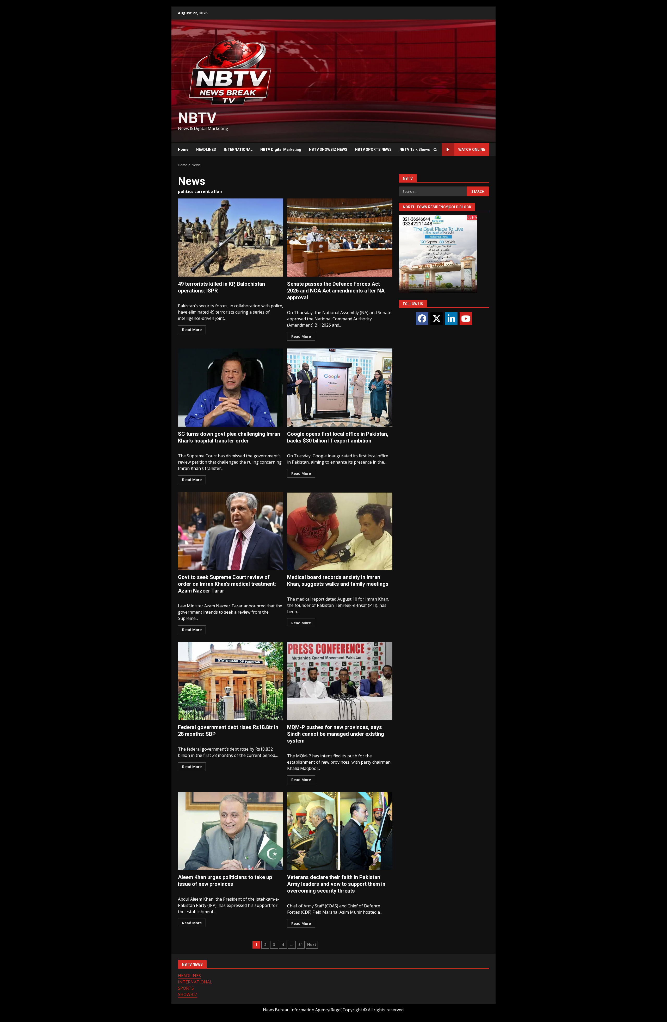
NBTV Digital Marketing (280, 149)
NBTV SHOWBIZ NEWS (328, 149)
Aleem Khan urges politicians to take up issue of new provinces (230, 831)
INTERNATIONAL (238, 149)
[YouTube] (466, 318)
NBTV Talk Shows (414, 149)
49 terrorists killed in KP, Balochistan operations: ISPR (230, 237)
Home (183, 149)
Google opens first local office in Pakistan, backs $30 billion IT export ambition (339, 387)
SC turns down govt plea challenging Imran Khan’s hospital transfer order (230, 387)
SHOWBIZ (187, 994)
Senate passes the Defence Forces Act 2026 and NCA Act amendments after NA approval (339, 237)
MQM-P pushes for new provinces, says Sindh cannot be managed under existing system (339, 681)
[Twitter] (436, 318)
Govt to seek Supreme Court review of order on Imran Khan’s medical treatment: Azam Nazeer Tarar (230, 531)
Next (311, 944)
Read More (192, 329)
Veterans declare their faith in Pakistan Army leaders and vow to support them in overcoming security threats (339, 831)
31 (301, 944)
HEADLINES (206, 149)
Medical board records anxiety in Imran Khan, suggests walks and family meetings (339, 531)
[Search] (435, 150)
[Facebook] (422, 318)
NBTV (197, 118)
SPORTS (186, 988)
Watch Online (471, 149)
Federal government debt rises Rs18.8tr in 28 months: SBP (230, 681)
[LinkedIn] (451, 318)
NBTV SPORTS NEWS (373, 149)
